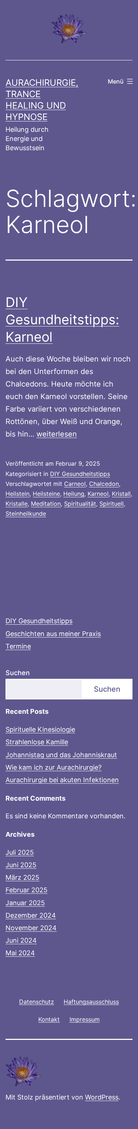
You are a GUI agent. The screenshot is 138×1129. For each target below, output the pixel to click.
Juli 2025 (20, 852)
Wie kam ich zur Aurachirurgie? (54, 767)
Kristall (121, 493)
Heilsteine (46, 493)
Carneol (75, 483)
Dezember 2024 (31, 915)
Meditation (46, 503)
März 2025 (22, 877)
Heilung (73, 493)
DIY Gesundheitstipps (80, 473)
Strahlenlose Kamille (37, 742)
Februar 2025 (26, 890)
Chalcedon (104, 483)
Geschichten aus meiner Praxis (53, 634)
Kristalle (17, 503)
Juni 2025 (21, 865)
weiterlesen (56, 434)
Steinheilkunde (26, 513)
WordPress (101, 1097)
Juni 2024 (21, 940)
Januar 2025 (25, 903)
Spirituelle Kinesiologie (40, 729)
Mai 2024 (20, 953)
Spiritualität (80, 503)
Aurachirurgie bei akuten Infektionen (62, 780)
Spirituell (111, 503)
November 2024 (31, 928)
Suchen (18, 673)
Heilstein (17, 493)
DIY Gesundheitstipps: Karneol (62, 319)
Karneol (98, 493)
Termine (18, 646)
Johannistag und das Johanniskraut (61, 755)
